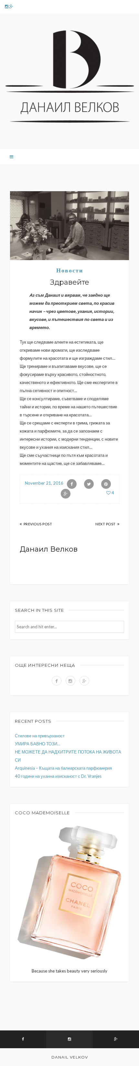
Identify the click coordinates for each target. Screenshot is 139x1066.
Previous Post (38, 524)
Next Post (105, 524)
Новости (69, 270)
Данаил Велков (49, 549)
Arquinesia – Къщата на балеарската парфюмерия (63, 768)
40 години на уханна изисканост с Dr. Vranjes (58, 776)
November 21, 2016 (44, 483)
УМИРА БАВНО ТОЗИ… (37, 743)
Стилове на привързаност (40, 735)
